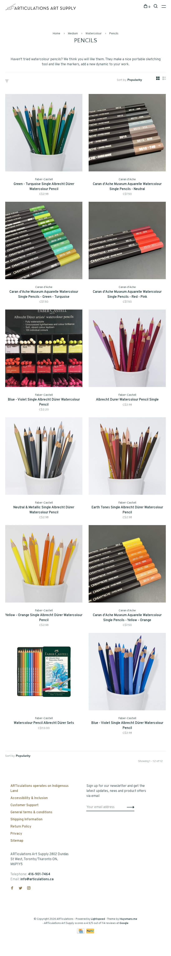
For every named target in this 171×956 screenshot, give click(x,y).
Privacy (16, 834)
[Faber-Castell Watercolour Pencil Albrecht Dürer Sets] (43, 672)
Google (123, 923)
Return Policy (20, 827)
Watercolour (94, 33)
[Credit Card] (81, 932)
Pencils (113, 33)
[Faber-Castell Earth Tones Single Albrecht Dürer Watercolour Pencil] (127, 456)
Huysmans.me (128, 919)
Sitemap (16, 841)
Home (56, 33)
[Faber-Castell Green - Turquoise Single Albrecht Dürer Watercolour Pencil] (43, 133)
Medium (73, 33)
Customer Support (24, 805)
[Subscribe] (129, 807)
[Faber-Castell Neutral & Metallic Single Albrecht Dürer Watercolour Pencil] (43, 456)
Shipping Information (26, 819)
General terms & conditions (31, 812)
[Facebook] (12, 889)
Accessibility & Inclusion (29, 798)
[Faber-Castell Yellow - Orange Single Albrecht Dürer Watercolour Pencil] (43, 564)
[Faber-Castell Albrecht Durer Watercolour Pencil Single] (127, 349)
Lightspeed (98, 919)
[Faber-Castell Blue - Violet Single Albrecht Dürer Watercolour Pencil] (43, 349)
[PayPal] (90, 932)
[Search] (156, 7)
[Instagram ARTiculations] (28, 889)
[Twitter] (20, 889)
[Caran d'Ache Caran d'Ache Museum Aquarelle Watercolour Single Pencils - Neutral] (127, 133)
